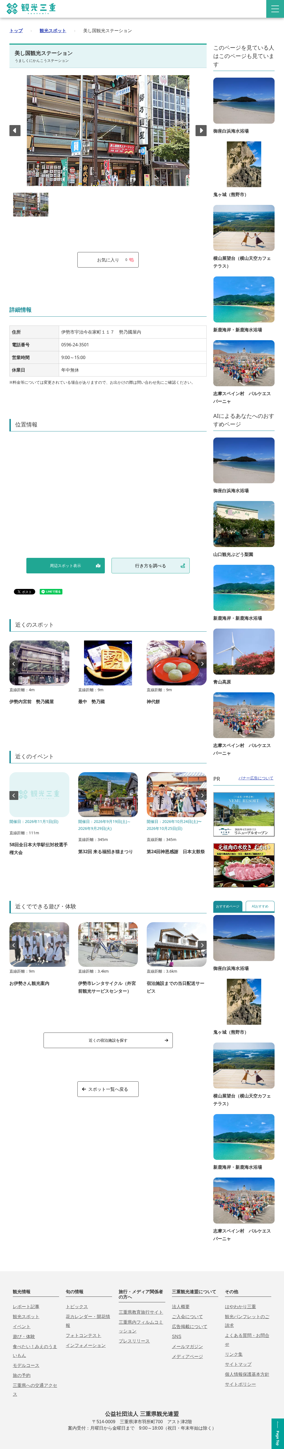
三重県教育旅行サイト (141, 1312)
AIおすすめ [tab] (260, 906)
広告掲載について (189, 1326)
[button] (201, 130)
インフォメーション (86, 1345)
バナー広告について (256, 778)
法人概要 (181, 1306)
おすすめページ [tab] (227, 906)
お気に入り (112, 260)
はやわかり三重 (240, 1306)
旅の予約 (22, 1375)
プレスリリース (134, 1341)
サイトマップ (238, 1364)
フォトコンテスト (83, 1335)
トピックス (77, 1306)
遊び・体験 (24, 1336)
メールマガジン (187, 1346)
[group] (39, 675)
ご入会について (187, 1316)
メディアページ (187, 1356)
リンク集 (234, 1354)
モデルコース (26, 1365)
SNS (176, 1336)
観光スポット (53, 30)
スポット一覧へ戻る (108, 1089)
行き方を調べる (150, 566)
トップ (16, 30)
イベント (22, 1326)
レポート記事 (26, 1306)
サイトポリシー (240, 1384)
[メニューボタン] (275, 9)
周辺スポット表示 (65, 565)
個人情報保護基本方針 (247, 1374)
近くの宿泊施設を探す (108, 1040)
